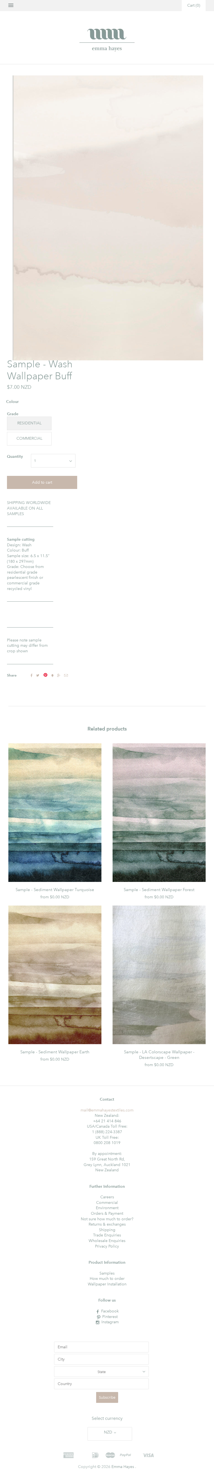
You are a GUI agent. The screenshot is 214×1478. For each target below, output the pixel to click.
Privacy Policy (107, 1246)
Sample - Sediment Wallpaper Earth (54, 1051)
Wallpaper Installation (107, 1284)
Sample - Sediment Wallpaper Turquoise (55, 889)
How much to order (107, 1278)
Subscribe (107, 1397)
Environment (107, 1208)
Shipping (107, 1230)
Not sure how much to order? (107, 1219)
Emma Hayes (122, 1466)
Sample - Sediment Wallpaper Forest (159, 889)
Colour (12, 401)
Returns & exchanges (107, 1224)
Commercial (107, 1202)
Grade (12, 414)
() (193, 5)
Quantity (15, 456)
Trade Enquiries (107, 1235)
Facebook (110, 1311)
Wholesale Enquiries (107, 1240)
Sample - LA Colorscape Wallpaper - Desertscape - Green (159, 1054)
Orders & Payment (107, 1213)
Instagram (110, 1322)
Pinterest (110, 1316)
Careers (107, 1197)
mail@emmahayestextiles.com (107, 1110)
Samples (107, 1273)
